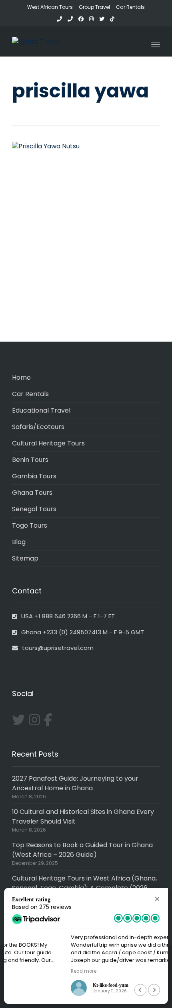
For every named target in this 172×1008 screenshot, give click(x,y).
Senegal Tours (34, 509)
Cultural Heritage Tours (48, 443)
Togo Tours (29, 525)
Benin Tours (30, 459)
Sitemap (25, 558)
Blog (19, 542)
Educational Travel (41, 410)
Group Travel (94, 7)
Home (21, 377)
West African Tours (50, 7)
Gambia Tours (34, 476)
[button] (157, 899)
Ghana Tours (32, 492)
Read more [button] (25, 971)
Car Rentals (130, 7)
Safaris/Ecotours (38, 426)
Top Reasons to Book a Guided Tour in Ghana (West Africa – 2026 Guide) (82, 849)
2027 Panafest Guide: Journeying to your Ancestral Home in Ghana (75, 783)
